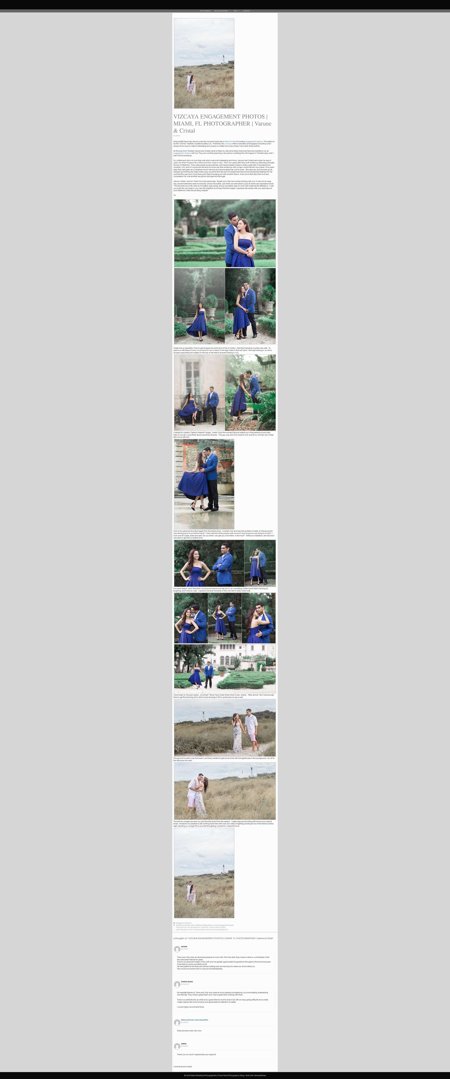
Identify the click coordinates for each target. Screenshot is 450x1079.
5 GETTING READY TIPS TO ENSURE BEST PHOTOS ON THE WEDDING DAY (202, 930)
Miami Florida (230, 141)
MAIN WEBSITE (205, 11)
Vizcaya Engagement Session (223, 925)
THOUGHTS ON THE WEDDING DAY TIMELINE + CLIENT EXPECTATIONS (200, 927)
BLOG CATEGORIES (221, 11)
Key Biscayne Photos (183, 925)
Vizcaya (228, 144)
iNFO (235, 11)
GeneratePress (260, 1075)
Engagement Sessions (183, 923)
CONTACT (246, 11)
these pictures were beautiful (194, 1020)
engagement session (254, 141)
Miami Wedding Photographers (201, 925)
